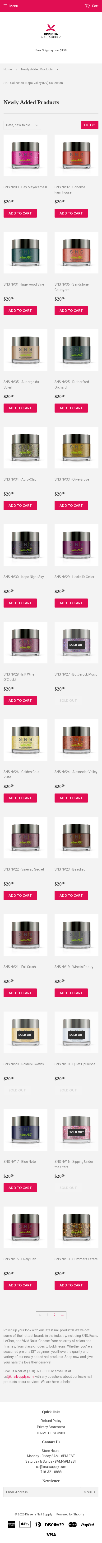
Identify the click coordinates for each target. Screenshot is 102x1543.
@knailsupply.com (20, 1376)
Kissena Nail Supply (38, 1514)
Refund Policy (51, 1421)
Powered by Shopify (70, 1514)
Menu (13, 6)
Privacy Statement (51, 1427)
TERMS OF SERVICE (51, 1433)
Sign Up (89, 1492)
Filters (89, 125)
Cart (94, 6)
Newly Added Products (37, 69)
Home (8, 69)
